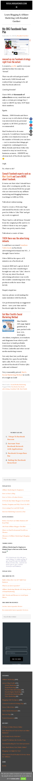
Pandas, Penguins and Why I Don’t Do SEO (16, 504)
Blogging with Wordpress (10, 700)
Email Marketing (10, 687)
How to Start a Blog (8, 493)
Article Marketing (10, 685)
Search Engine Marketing (13, 692)
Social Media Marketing (18, 384)
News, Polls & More (8, 707)
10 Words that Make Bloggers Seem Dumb (15, 501)
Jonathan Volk (14, 389)
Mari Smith (7, 176)
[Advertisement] (16, 411)
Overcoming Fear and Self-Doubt (13, 508)
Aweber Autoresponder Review (12, 606)
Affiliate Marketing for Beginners (13, 490)
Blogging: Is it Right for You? (11, 751)
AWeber (19, 664)
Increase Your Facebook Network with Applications (15, 446)
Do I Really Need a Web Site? (11, 736)
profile (13, 66)
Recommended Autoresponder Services (15, 610)
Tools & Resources (8, 718)
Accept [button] (23, 778)
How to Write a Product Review (12, 497)
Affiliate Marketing (8, 679)
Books (4, 766)
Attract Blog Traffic (8, 683)
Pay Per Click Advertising (13, 690)
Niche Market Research (9, 711)
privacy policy (15, 778)
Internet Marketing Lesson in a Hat (13, 511)
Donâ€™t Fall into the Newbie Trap (13, 740)
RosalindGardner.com (16, 3)
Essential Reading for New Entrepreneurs (15, 743)
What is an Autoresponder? (11, 586)
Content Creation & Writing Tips (13, 703)
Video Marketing (10, 696)
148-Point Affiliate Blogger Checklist (14, 526)
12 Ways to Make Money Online (12, 727)
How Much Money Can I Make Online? (14, 747)
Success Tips (6, 714)
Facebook (14, 387)
